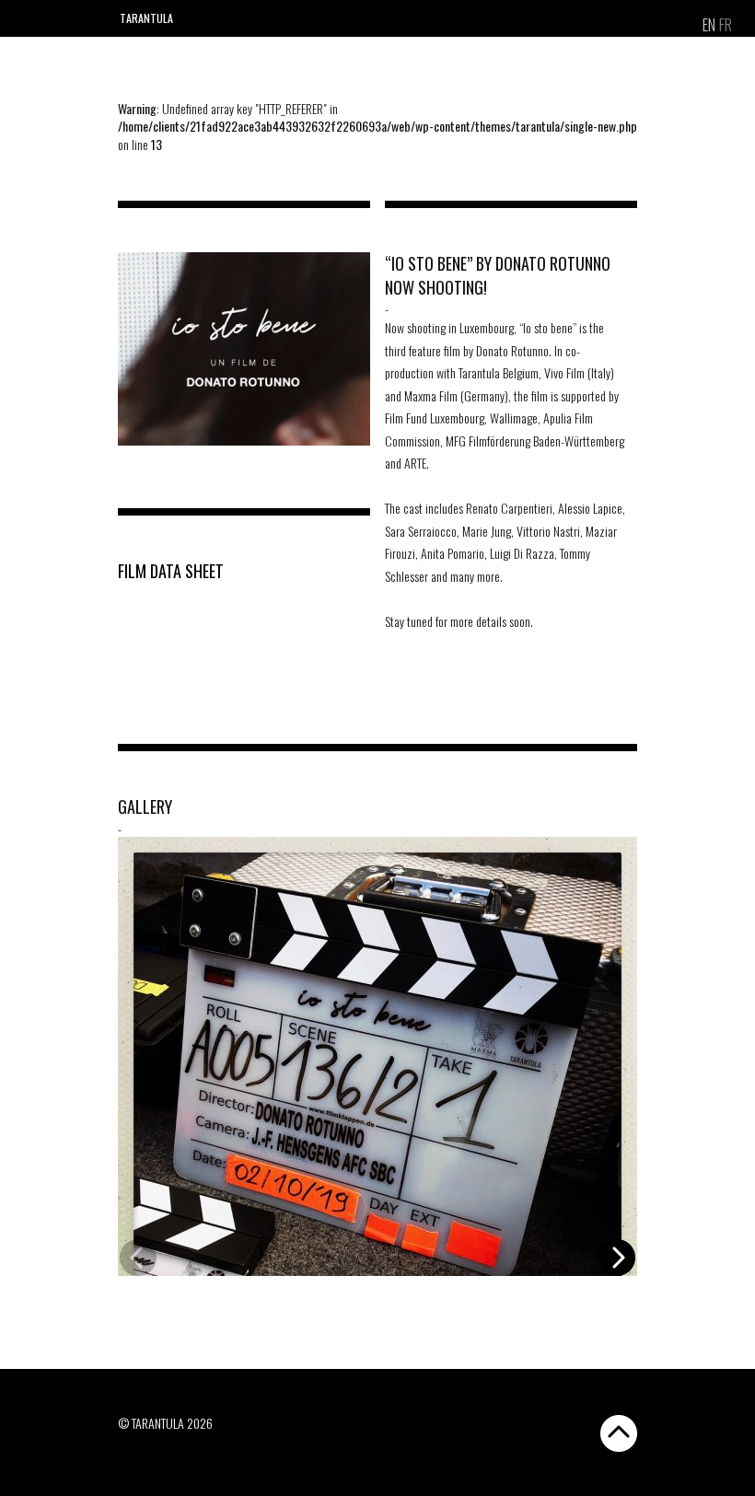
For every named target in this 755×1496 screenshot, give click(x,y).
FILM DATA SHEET (171, 571)
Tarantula (146, 18)
